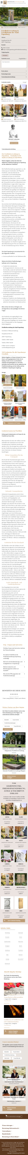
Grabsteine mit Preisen (14, 423)
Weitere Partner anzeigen (11, 1108)
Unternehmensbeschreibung (8, 77)
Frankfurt (20, 950)
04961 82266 (6, 48)
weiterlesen (7, 1003)
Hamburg (7, 950)
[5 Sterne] (17, 694)
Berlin (20, 946)
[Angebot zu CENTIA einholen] (7, 809)
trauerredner (16, 719)
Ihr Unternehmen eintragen (14, 1116)
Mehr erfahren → (22, 27)
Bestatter (6, 719)
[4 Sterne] (15, 694)
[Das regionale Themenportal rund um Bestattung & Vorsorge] (5, 2)
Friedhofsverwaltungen (10, 723)
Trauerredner (16, 1051)
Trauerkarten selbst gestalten (13, 997)
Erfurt (20, 937)
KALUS (16, 117)
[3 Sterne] (14, 694)
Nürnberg (7, 932)
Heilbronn (14, 1103)
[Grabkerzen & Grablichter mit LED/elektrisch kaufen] (14, 1011)
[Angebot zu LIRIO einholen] (20, 902)
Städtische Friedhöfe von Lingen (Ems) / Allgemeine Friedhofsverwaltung (14, 749)
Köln (7, 954)
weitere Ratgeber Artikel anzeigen (13, 1032)
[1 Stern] (11, 694)
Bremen (21, 954)
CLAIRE (16, 97)
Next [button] (25, 16)
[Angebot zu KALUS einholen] (20, 832)
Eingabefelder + (23, 58)
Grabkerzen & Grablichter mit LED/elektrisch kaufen (13, 1021)
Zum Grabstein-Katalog (14, 920)
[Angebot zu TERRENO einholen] (7, 879)
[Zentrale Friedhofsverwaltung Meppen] (14, 762)
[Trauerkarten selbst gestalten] (14, 989)
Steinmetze (7, 726)
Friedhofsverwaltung (9, 1055)
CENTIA (3, 97)
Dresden (7, 937)
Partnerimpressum (6, 74)
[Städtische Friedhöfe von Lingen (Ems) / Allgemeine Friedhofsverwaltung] (14, 740)
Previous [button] (2, 16)
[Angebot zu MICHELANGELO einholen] (20, 879)
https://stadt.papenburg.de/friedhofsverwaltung (15, 49)
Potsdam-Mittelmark (14, 1083)
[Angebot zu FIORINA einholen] (7, 902)
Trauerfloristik (7, 1000)
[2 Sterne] (12, 694)
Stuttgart (7, 946)
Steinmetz (6, 1058)
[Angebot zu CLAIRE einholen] (20, 809)
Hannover (20, 932)
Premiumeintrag (20, 1067)
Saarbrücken (7, 941)
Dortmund (7, 963)
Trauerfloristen (17, 726)
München (20, 941)
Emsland (3, 6)
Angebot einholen (7, 384)
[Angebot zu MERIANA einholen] (20, 855)
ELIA (2, 117)
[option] (14, 16)
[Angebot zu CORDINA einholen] (7, 855)
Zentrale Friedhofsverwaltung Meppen (14, 771)
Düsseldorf (20, 959)
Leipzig (7, 959)
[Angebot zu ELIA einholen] (7, 832)
